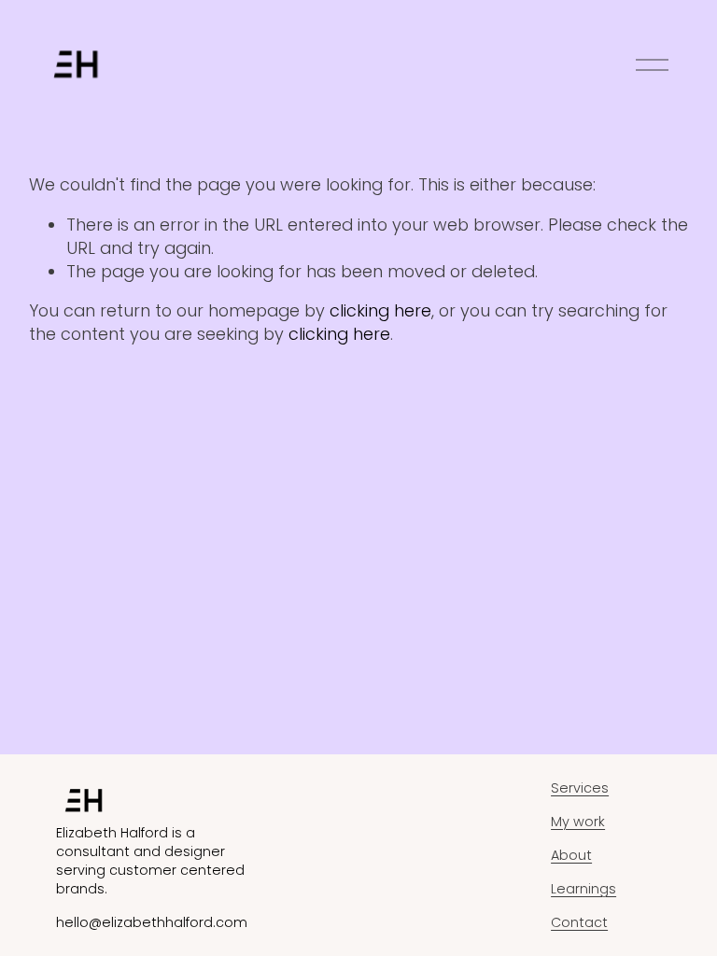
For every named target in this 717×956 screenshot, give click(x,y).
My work (578, 821)
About (571, 855)
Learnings (583, 888)
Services (580, 788)
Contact (579, 922)
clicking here (380, 310)
